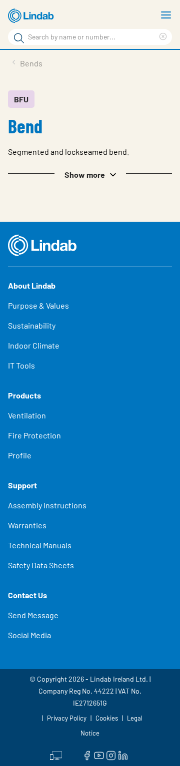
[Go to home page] (32, 16)
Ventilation (27, 415)
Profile (20, 455)
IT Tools (21, 365)
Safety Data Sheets (41, 565)
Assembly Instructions (47, 505)
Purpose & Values (38, 305)
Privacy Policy (66, 718)
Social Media (29, 635)
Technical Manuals (40, 545)
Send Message (33, 615)
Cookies (107, 718)
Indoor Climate (34, 345)
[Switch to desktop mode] (56, 754)
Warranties (27, 525)
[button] (90, 174)
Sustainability (32, 325)
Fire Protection (34, 435)
